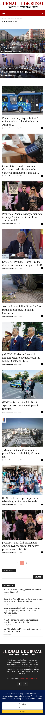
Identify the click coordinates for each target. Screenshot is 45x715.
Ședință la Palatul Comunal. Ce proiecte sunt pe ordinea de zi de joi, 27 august (23, 600)
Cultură (31, 26)
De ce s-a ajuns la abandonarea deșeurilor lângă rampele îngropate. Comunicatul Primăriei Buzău (21, 610)
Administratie (7, 26)
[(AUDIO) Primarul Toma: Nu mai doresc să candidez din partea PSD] (22, 244)
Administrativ (16, 26)
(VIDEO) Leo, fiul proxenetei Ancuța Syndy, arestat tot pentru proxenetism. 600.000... (20, 546)
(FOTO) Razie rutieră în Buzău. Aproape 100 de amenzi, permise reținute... (21, 405)
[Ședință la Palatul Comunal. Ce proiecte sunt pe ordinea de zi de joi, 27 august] (22, 73)
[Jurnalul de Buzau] (22, 5)
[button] (3, 13)
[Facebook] (19, 684)
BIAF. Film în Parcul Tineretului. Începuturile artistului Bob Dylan (22, 630)
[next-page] (31, 563)
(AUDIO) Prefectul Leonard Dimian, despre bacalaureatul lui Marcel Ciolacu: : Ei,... (21, 357)
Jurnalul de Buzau (6, 51)
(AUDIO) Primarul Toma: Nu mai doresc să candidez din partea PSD (22, 263)
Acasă (4, 18)
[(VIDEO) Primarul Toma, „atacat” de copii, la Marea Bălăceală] (22, 48)
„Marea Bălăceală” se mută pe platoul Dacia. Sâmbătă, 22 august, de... (22, 453)
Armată (25, 26)
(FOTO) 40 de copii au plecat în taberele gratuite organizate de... (20, 499)
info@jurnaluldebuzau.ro (28, 678)
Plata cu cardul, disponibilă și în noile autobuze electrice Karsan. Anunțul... (20, 121)
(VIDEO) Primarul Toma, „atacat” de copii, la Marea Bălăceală (22, 591)
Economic (38, 26)
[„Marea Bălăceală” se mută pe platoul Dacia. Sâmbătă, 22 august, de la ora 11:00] (22, 432)
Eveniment (11, 18)
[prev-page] (13, 563)
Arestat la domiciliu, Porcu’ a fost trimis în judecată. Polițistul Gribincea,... (21, 310)
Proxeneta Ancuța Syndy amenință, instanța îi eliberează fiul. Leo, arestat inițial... (22, 217)
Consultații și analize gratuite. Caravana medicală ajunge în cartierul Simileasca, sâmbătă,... (20, 169)
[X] (25, 684)
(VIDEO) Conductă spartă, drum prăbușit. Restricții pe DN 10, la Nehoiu (21, 621)
